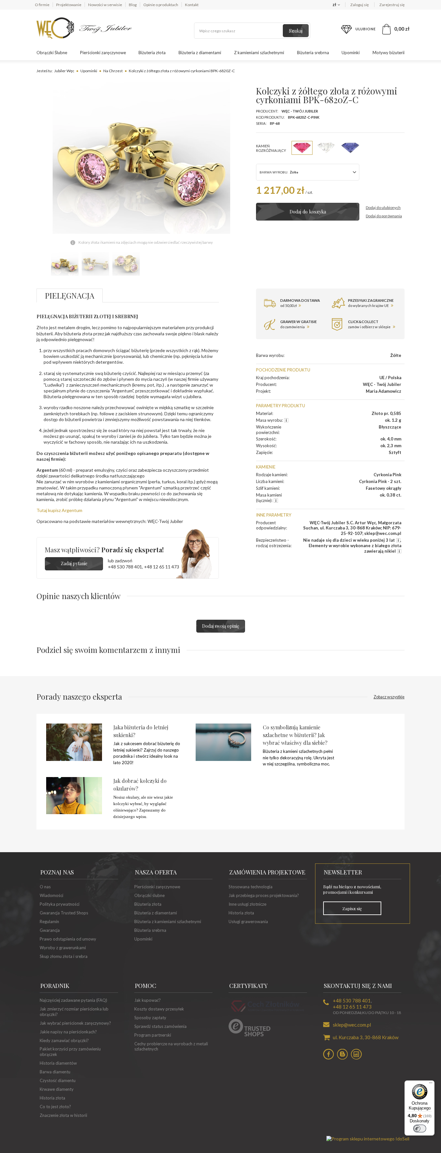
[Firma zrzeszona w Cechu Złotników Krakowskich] (268, 1012)
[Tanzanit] (350, 148)
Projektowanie (68, 4)
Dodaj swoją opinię (220, 626)
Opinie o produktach (160, 4)
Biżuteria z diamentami (200, 52)
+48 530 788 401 (125, 566)
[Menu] (431, 1084)
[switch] (419, 1128)
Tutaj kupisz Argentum (59, 510)
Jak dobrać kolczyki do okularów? (140, 784)
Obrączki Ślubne (51, 52)
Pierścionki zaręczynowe (103, 52)
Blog (133, 4)
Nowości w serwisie (105, 4)
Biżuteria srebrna (313, 52)
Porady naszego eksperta (220, 696)
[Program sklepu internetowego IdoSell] (367, 1138)
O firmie (42, 4)
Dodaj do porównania (384, 215)
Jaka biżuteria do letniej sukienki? (140, 731)
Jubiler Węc (64, 70)
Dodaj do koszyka (308, 212)
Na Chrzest (113, 70)
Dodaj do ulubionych (383, 207)
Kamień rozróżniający (271, 148)
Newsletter (343, 872)
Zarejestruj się (392, 4)
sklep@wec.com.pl (352, 1025)
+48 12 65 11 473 (161, 566)
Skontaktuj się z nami (358, 986)
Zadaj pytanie (74, 563)
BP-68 (275, 123)
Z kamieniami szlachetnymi (259, 52)
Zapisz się (352, 908)
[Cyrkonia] (326, 148)
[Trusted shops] (250, 1034)
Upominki (351, 52)
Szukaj (296, 31)
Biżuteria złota (152, 52)
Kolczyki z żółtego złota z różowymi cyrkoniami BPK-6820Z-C (182, 70)
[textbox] (252, 31)
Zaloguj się (359, 4)
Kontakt (192, 4)
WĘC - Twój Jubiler (300, 111)
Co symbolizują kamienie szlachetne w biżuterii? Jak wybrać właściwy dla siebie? (295, 735)
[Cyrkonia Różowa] (302, 148)
